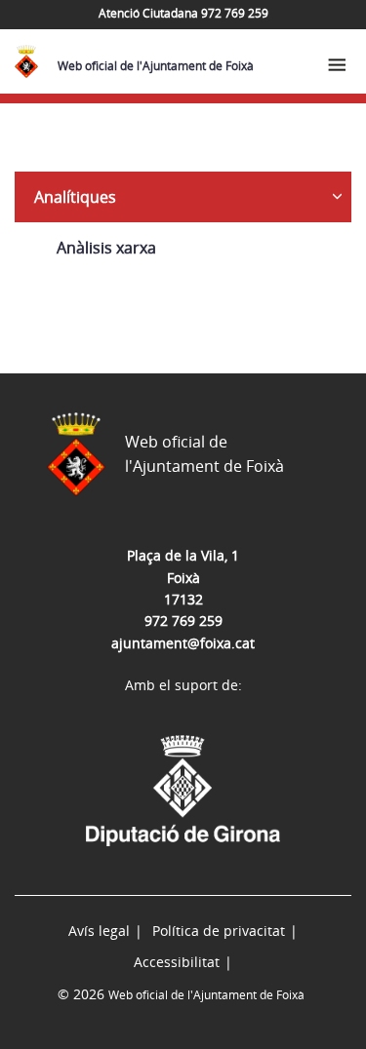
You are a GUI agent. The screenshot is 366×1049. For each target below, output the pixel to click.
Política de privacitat (218, 930)
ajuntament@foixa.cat (183, 643)
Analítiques (75, 197)
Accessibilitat (177, 961)
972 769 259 (183, 620)
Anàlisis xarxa (106, 247)
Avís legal (99, 930)
